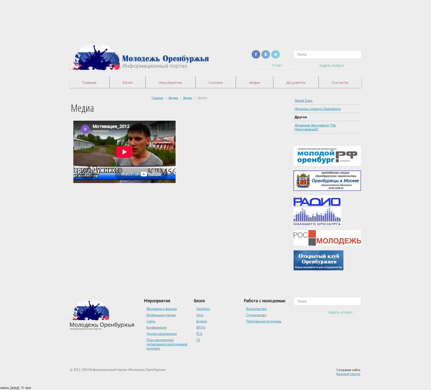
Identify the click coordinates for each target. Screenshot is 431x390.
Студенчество (256, 315)
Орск (199, 315)
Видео (187, 98)
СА (198, 340)
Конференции (156, 327)
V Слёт (276, 65)
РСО (199, 334)
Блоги (127, 82)
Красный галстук (348, 374)
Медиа (254, 82)
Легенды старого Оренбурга (318, 109)
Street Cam (304, 100)
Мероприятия (170, 82)
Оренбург (203, 309)
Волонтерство (256, 309)
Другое (301, 117)
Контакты (339, 82)
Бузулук (201, 321)
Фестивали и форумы (161, 309)
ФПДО (201, 327)
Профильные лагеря (161, 315)
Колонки (215, 82)
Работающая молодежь (263, 321)
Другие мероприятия (161, 334)
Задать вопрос (331, 65)
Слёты (150, 321)
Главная (89, 82)
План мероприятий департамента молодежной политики (166, 344)
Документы (295, 82)
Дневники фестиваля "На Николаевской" (315, 127)
